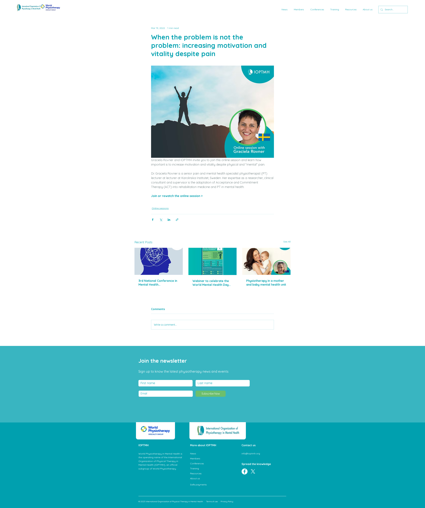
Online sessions (160, 208)
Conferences (197, 463)
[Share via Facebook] (152, 219)
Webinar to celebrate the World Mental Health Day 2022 (210, 283)
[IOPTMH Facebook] (245, 471)
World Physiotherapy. (164, 468)
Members (195, 458)
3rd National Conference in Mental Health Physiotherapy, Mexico (157, 282)
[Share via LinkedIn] (168, 219)
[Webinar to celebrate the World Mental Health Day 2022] (212, 261)
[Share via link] (177, 219)
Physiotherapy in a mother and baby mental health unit (266, 282)
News (193, 453)
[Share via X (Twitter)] (160, 219)
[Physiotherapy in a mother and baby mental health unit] (266, 261)
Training (194, 468)
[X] (253, 471)
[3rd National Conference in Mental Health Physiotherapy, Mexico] (158, 261)
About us (195, 478)
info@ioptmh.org (251, 453)
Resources (196, 473)
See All (287, 241)
